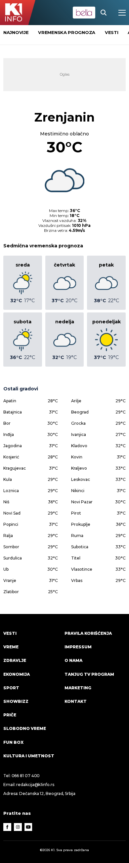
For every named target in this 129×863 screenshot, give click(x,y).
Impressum (78, 646)
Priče (9, 714)
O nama (73, 660)
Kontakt (75, 701)
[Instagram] (18, 827)
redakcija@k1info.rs (35, 784)
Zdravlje (14, 660)
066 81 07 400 (26, 775)
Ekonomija (16, 674)
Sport (11, 687)
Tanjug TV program (89, 674)
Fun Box (13, 742)
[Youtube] (28, 827)
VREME (11, 646)
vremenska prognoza (66, 32)
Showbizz (15, 701)
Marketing (77, 687)
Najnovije (15, 32)
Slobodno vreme (24, 728)
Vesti (10, 633)
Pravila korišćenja (88, 633)
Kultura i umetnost (28, 755)
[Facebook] (7, 827)
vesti (111, 32)
